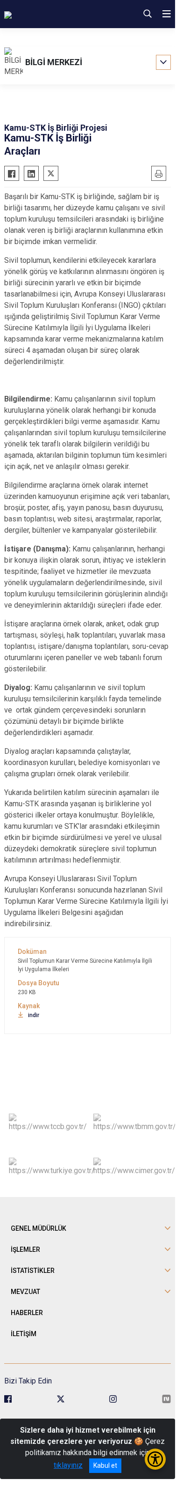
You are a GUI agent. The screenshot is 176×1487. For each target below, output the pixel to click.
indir (33, 1015)
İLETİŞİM (23, 1334)
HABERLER (27, 1312)
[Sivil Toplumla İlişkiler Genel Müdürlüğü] (51, 14)
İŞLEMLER (25, 1249)
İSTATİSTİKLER (33, 1270)
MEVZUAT (25, 1291)
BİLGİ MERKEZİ (53, 62)
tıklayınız (68, 1465)
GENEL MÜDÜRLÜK (38, 1228)
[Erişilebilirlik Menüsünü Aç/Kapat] (155, 1459)
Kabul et (105, 1465)
